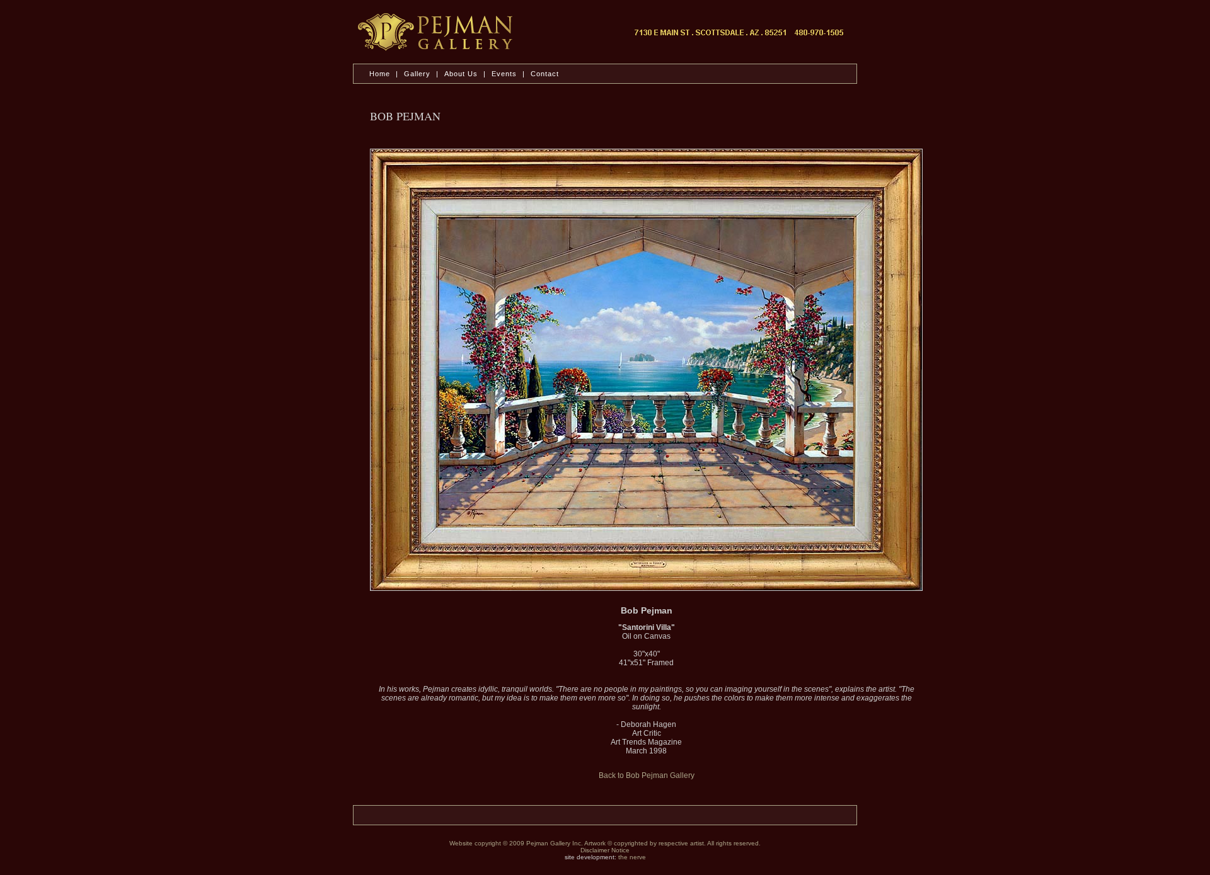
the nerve (632, 857)
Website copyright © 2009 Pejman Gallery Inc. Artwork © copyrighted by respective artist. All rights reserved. (605, 843)
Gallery (417, 73)
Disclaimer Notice (605, 850)
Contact (545, 73)
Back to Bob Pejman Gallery (646, 775)
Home (379, 73)
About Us (462, 73)
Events (504, 73)
